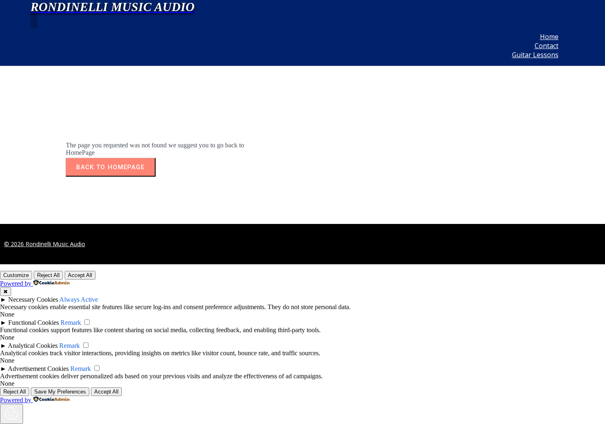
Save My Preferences (60, 392)
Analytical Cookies (33, 345)
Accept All (80, 275)
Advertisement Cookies (38, 368)
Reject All (48, 275)
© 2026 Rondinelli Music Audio (44, 244)
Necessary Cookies (33, 299)
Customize (16, 275)
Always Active (78, 299)
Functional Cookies (33, 322)
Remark (70, 322)
